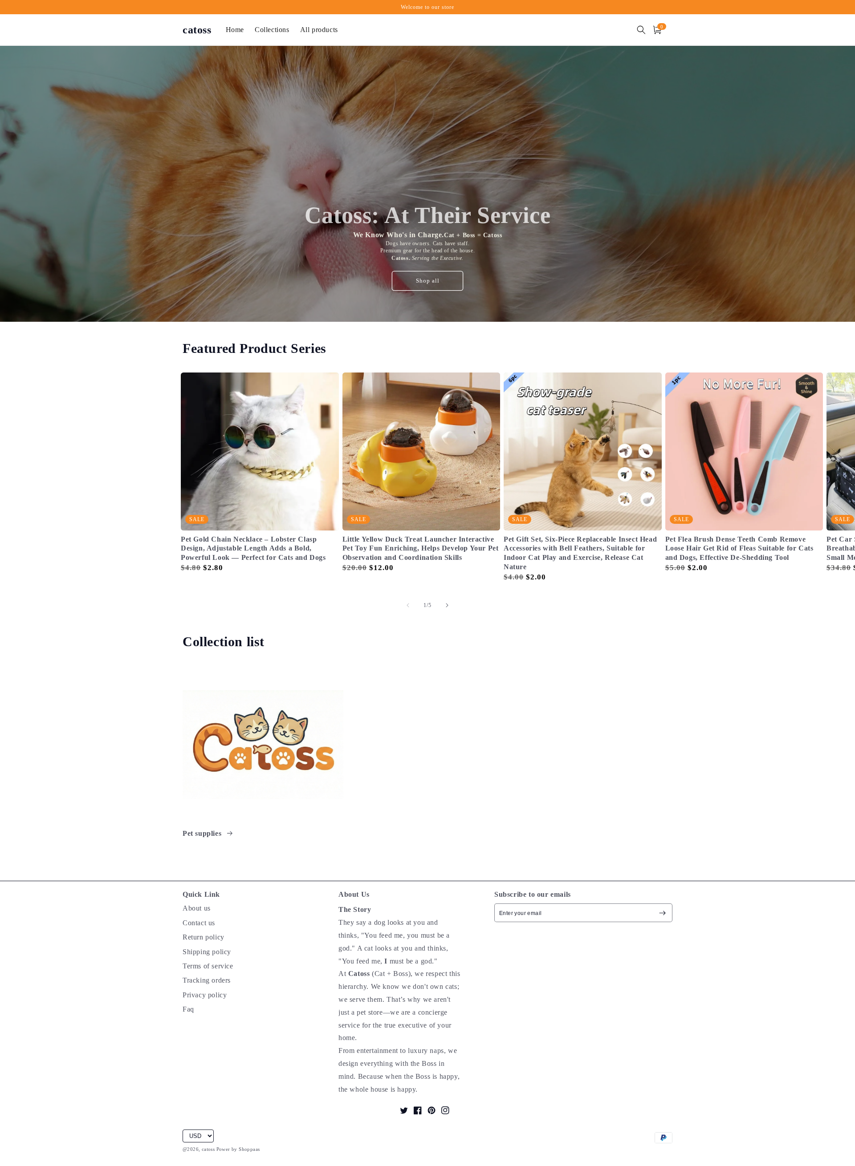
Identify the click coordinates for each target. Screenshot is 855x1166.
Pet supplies (203, 833)
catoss (208, 1149)
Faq (188, 1009)
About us (197, 908)
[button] (641, 29)
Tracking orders (207, 980)
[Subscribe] (662, 912)
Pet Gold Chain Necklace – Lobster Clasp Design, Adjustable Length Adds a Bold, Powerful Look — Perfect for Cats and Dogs (253, 548)
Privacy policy (205, 995)
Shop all (428, 280)
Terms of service (208, 966)
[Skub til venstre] (408, 605)
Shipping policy (207, 951)
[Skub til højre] (447, 605)
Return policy (203, 937)
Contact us (199, 923)
